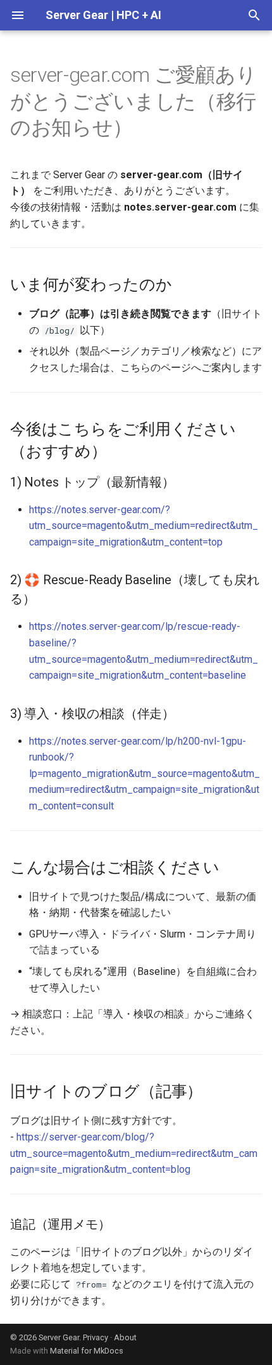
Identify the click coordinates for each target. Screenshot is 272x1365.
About (125, 1337)
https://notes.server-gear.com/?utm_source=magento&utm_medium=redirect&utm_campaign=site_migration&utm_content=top (143, 526)
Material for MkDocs (86, 1350)
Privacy (95, 1337)
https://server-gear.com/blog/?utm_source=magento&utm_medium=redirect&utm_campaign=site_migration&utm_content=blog (133, 1153)
